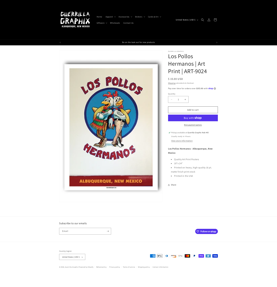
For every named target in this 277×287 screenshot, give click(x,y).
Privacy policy (114, 267)
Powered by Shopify (86, 267)
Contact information (160, 267)
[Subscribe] (108, 231)
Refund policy (101, 267)
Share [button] (173, 184)
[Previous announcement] (60, 42)
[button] (110, 17)
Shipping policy (144, 267)
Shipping (171, 83)
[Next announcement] (217, 42)
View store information (182, 140)
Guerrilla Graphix (71, 267)
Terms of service (129, 267)
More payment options (193, 125)
